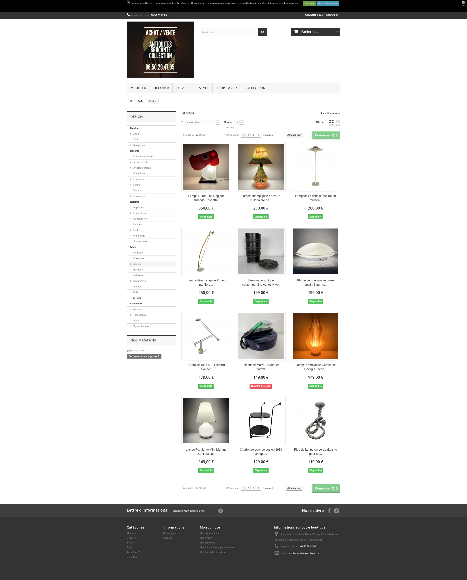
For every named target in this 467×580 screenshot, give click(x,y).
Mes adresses (207, 542)
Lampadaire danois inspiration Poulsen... (315, 198)
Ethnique (138, 269)
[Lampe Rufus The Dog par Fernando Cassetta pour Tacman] (206, 167)
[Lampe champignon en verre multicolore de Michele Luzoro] (261, 167)
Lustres (137, 230)
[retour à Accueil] (130, 101)
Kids (135, 292)
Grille (331, 125)
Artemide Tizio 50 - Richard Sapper (206, 367)
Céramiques (139, 173)
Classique (138, 258)
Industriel (138, 275)
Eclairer (184, 88)
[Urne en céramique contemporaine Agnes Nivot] (261, 251)
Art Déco (138, 252)
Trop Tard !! (226, 88)
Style (204, 88)
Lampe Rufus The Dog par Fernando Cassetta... (206, 198)
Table (136, 139)
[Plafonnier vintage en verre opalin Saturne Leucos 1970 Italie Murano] (315, 251)
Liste (338, 125)
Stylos (136, 320)
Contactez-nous (314, 15)
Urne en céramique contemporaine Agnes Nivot (260, 282)
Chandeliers (139, 213)
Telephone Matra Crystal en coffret (260, 367)
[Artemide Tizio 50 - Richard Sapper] (206, 336)
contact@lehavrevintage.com (304, 553)
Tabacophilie (139, 315)
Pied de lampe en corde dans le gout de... (315, 452)
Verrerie (137, 190)
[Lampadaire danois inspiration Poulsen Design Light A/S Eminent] (315, 167)
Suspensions (140, 241)
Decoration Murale (143, 156)
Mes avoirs (206, 538)
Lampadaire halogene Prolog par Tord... (206, 282)
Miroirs (136, 184)
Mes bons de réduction (213, 552)
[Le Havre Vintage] (160, 50)
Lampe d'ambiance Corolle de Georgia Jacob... (316, 367)
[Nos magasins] (151, 350)
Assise (137, 133)
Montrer (228, 122)
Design (137, 264)
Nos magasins (143, 340)
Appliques (138, 207)
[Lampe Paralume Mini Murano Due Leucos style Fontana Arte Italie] (206, 420)
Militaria (137, 309)
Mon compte (210, 527)
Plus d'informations (328, 3)
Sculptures (139, 196)
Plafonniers (139, 235)
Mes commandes (209, 533)
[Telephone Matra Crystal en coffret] (261, 336)
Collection (255, 88)
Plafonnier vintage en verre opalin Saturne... (315, 282)
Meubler (138, 88)
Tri (183, 122)
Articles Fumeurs (142, 167)
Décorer (161, 88)
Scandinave (139, 281)
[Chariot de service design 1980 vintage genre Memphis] (261, 420)
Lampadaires (140, 218)
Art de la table (140, 162)
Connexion (332, 15)
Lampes (137, 224)
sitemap (167, 538)
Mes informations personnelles (217, 547)
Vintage (137, 286)
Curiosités (138, 179)
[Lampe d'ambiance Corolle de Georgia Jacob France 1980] (315, 336)
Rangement (139, 145)
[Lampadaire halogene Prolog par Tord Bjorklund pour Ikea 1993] (206, 251)
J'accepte (309, 3)
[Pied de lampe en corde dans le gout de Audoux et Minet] (315, 420)
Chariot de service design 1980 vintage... (261, 452)
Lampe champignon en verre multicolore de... (261, 198)
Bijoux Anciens (141, 326)
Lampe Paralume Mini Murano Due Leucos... (206, 452)
